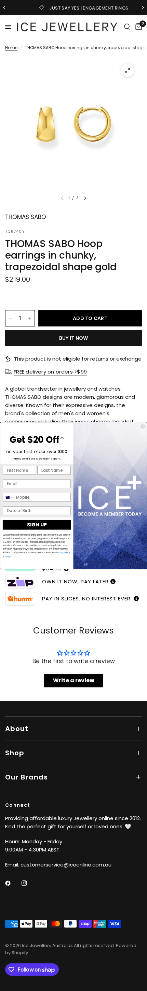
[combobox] (8, 497)
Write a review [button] (73, 680)
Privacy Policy (62, 552)
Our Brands (26, 777)
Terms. (8, 556)
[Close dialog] (142, 426)
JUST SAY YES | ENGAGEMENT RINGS (79, 8)
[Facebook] (12, 883)
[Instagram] (29, 883)
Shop (14, 753)
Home (11, 47)
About (16, 728)
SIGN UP (36, 524)
